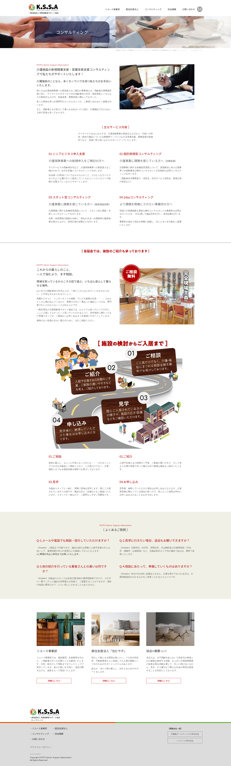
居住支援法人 (132, 9)
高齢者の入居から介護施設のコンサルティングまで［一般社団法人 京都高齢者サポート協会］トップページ (151, 50)
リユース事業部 (112, 9)
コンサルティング (153, 9)
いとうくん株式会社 (185, 740)
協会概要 (172, 9)
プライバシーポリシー (40, 747)
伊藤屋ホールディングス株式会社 (185, 734)
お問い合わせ (188, 9)
